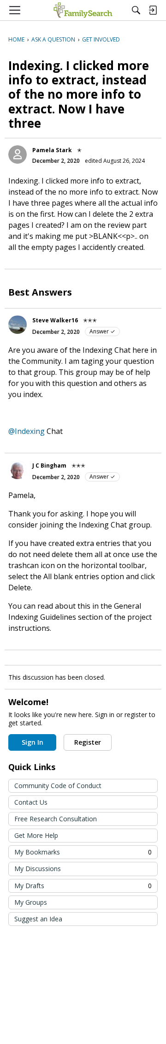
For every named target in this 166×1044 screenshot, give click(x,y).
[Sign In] (152, 10)
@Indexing (26, 431)
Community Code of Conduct (57, 785)
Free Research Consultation (55, 818)
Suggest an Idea (38, 918)
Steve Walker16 (55, 320)
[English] (82, 10)
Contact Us (30, 802)
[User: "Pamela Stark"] (17, 154)
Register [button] (87, 742)
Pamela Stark (52, 150)
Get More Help (36, 835)
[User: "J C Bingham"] (17, 470)
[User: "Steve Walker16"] (17, 324)
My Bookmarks (83, 852)
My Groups (30, 902)
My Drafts (83, 885)
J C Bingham (49, 465)
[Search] (136, 10)
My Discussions (37, 868)
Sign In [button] (32, 742)
